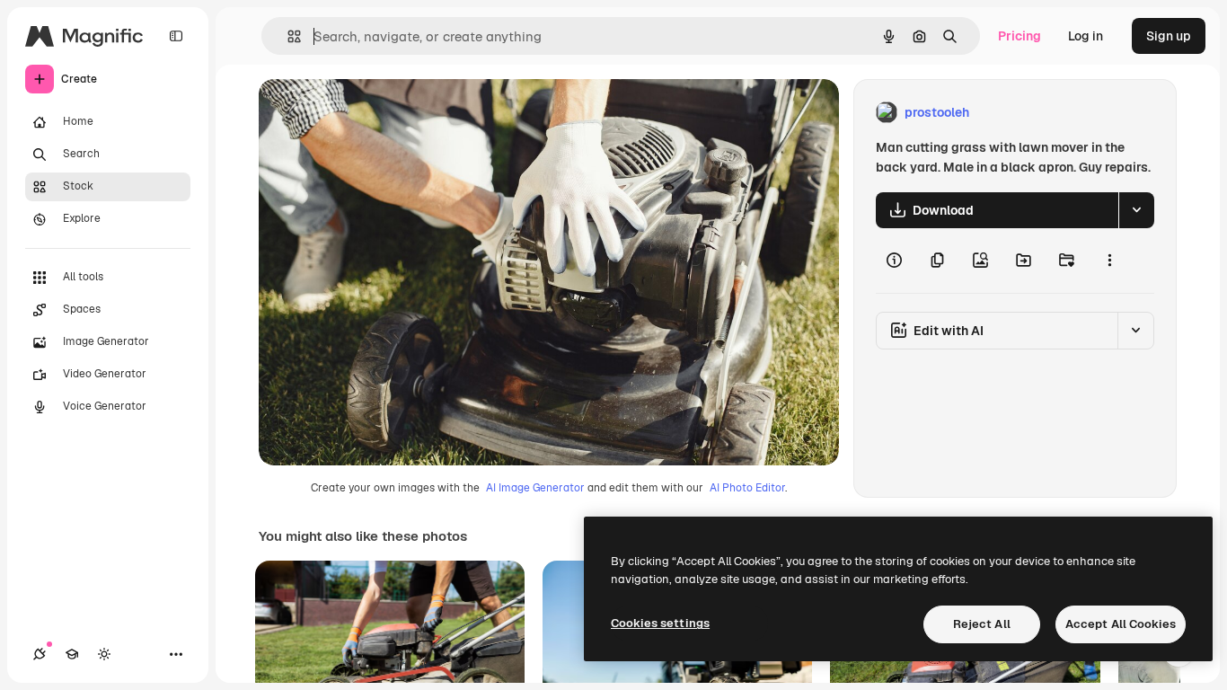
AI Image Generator (535, 488)
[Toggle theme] (104, 654)
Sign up (1168, 36)
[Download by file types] (1136, 210)
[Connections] (39, 654)
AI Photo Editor (747, 488)
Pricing (1019, 36)
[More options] (1109, 261)
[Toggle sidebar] (176, 36)
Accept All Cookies (1120, 624)
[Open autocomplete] (287, 36)
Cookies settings (660, 623)
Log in (1085, 36)
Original (374, 112)
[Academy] (71, 654)
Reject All (982, 624)
